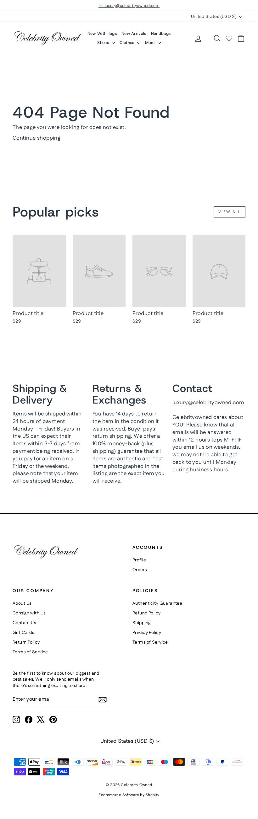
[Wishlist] (229, 38)
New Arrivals (133, 33)
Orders (139, 570)
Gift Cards (23, 632)
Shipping (141, 623)
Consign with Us (29, 613)
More (150, 42)
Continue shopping (36, 138)
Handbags (161, 33)
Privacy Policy (146, 632)
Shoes (103, 42)
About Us (22, 603)
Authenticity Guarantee (157, 603)
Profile (139, 560)
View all (229, 212)
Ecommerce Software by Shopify (128, 795)
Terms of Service (30, 652)
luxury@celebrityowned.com (208, 402)
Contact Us (24, 623)
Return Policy (26, 642)
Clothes (128, 42)
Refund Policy (146, 613)
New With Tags (102, 33)
